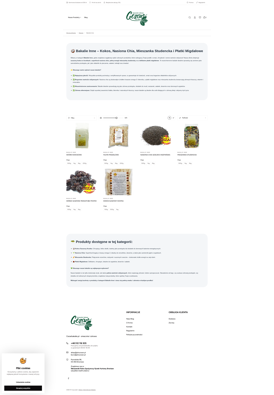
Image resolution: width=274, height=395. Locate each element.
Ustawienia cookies (23, 382)
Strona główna (71, 33)
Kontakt (129, 327)
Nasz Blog (130, 319)
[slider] (116, 118)
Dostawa (172, 319)
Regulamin (202, 2)
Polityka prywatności (134, 335)
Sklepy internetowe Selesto (87, 390)
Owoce (81, 33)
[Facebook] (68, 378)
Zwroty (171, 323)
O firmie (129, 323)
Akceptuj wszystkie (23, 388)
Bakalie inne (90, 33)
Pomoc (191, 2)
